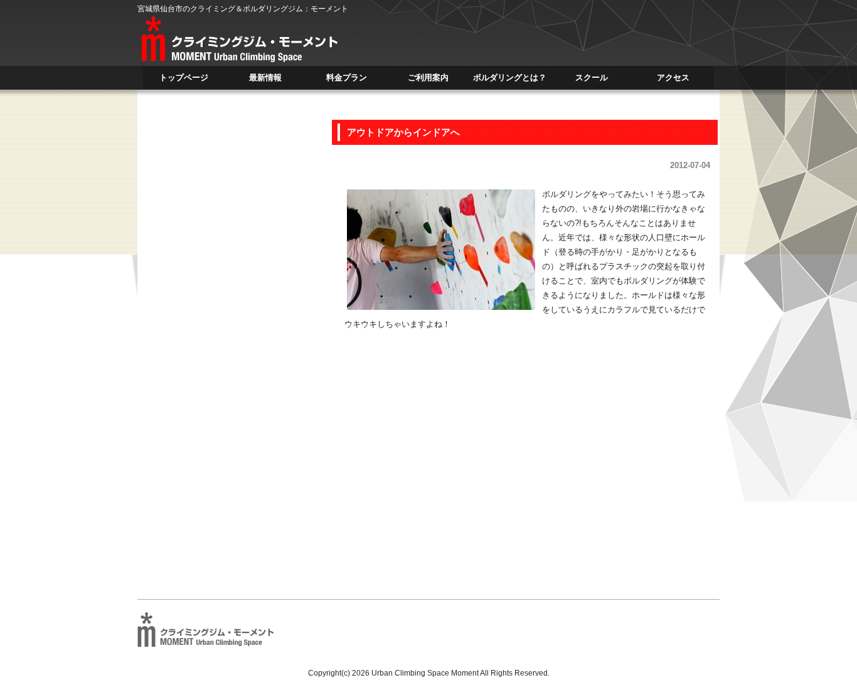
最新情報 (265, 80)
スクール (591, 80)
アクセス (673, 80)
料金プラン (346, 80)
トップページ (183, 80)
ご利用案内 (428, 80)
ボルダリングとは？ (509, 80)
